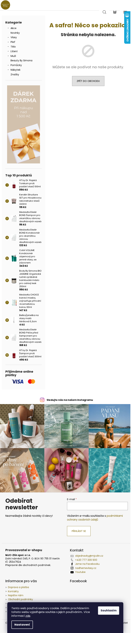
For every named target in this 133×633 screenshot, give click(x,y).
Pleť (13, 42)
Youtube (80, 572)
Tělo (13, 46)
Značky (15, 74)
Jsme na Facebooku (87, 564)
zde (27, 616)
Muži (13, 56)
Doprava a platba (18, 587)
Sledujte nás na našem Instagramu (70, 400)
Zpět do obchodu (88, 81)
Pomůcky (16, 65)
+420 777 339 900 (86, 560)
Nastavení (22, 625)
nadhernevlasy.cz (85, 568)
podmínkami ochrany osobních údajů (95, 517)
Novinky (15, 33)
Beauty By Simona (21, 60)
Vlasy (14, 37)
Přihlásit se (79, 531)
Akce (13, 28)
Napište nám (15, 595)
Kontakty (13, 591)
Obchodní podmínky (20, 599)
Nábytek (15, 70)
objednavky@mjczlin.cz (89, 556)
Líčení (14, 51)
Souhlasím (109, 610)
